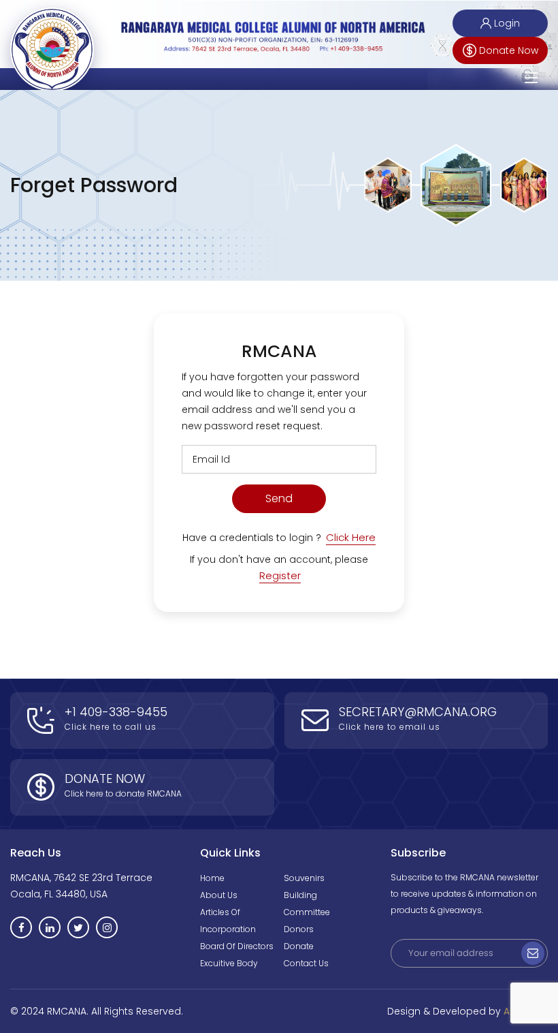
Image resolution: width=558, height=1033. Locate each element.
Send (279, 498)
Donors (299, 929)
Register (280, 575)
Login (507, 23)
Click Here (351, 537)
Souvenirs (304, 878)
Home (212, 878)
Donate (299, 946)
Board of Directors (237, 946)
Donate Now (508, 50)
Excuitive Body (229, 963)
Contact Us (306, 963)
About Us (218, 895)
